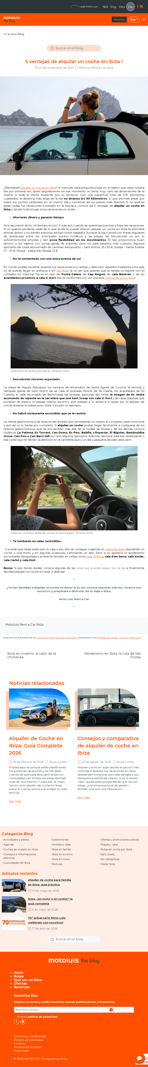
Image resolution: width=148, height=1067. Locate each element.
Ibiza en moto (61, 859)
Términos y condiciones (30, 1036)
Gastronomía (60, 839)
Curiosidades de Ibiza (17, 862)
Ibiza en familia (61, 849)
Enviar (52, 51)
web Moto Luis (88, 6)
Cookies (19, 1043)
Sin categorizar (110, 859)
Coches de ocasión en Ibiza (21, 849)
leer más (15, 801)
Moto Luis (135, 637)
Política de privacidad (28, 1040)
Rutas (19, 976)
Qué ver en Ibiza (28, 980)
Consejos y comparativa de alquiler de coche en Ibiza (108, 745)
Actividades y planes (16, 839)
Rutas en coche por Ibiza (116, 849)
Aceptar (36, 1016)
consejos (124, 637)
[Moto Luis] (12, 19)
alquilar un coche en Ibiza (38, 187)
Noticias (57, 864)
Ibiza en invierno (62, 854)
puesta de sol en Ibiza (120, 278)
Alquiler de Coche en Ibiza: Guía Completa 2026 (36, 745)
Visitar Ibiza (108, 864)
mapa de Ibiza (115, 549)
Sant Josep (108, 854)
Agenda (9, 844)
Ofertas (20, 984)
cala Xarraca (94, 556)
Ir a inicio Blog (14, 34)
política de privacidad (42, 1016)
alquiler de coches (108, 637)
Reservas (22, 987)
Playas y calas (109, 844)
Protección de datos (28, 1047)
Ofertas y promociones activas (120, 839)
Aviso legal (21, 1050)
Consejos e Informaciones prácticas (56, 637)
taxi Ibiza (62, 270)
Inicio (18, 973)
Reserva (119, 19)
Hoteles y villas (61, 844)
